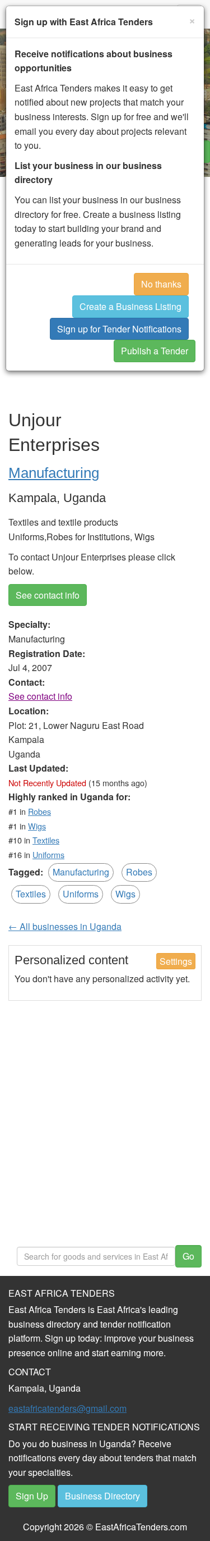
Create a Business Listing (130, 306)
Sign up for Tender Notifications (119, 328)
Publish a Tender (154, 350)
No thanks (161, 283)
